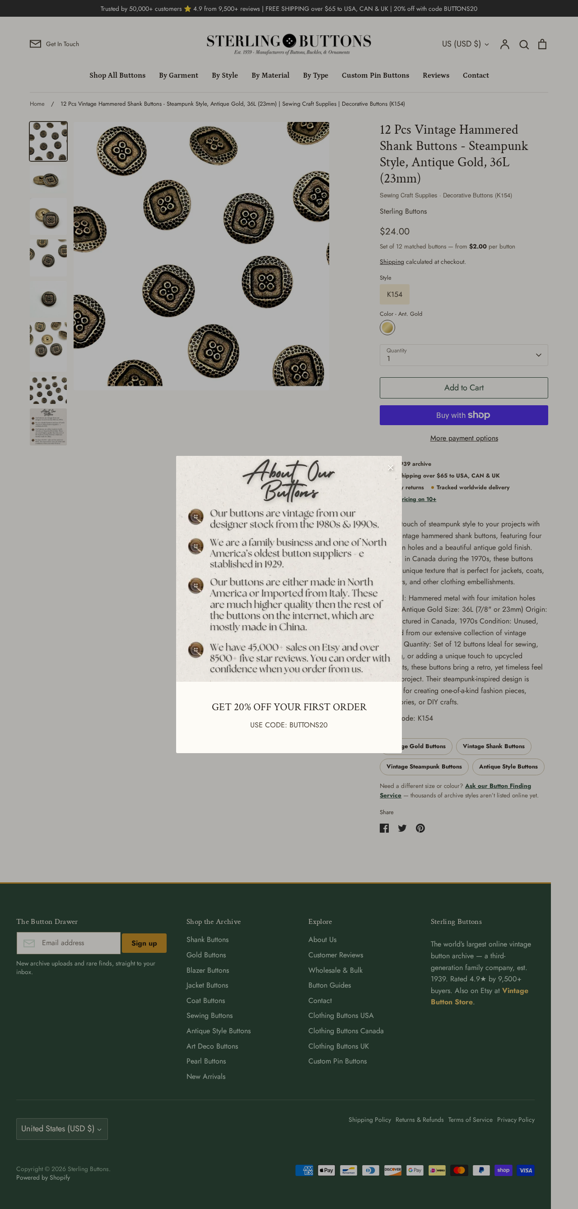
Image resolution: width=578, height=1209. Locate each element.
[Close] (391, 467)
